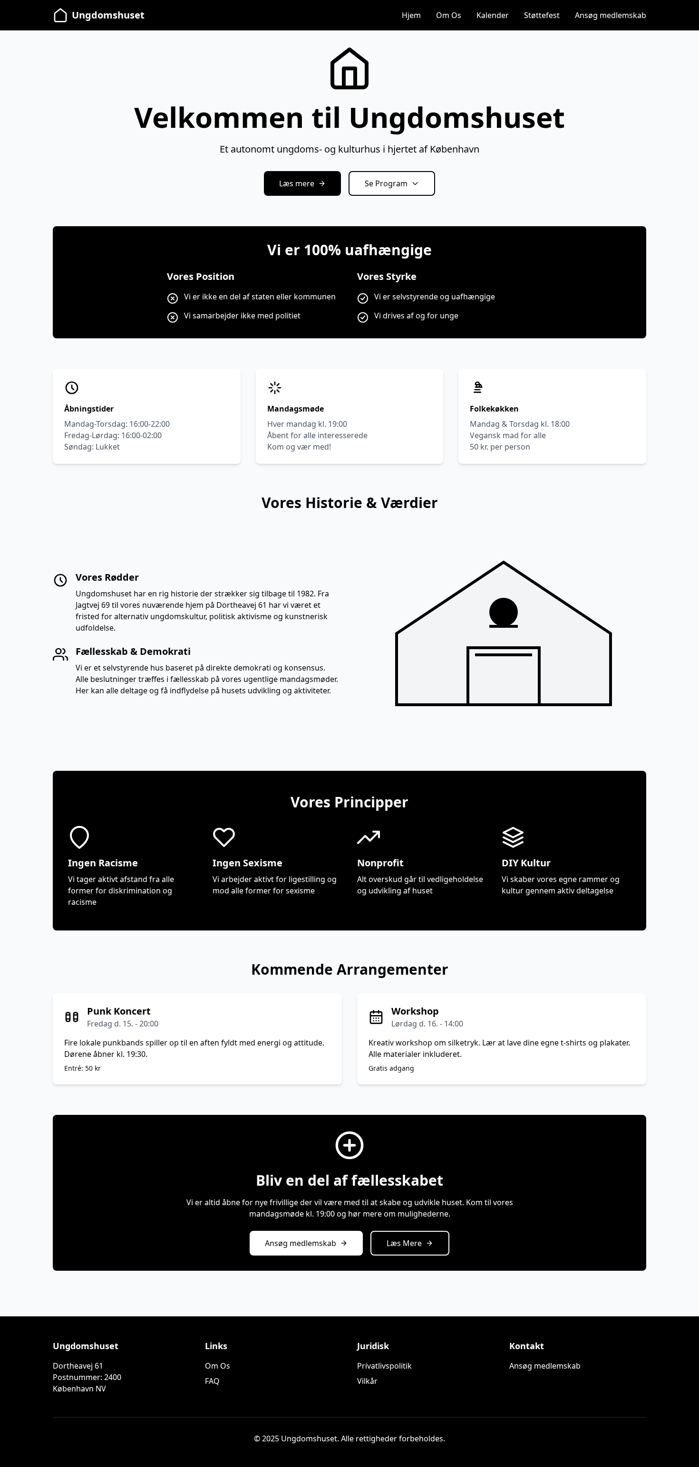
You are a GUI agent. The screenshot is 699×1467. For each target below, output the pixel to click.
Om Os (448, 15)
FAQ (212, 1381)
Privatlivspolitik (384, 1366)
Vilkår (367, 1381)
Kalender (492, 15)
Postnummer (76, 1377)
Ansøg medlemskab (610, 15)
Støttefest (542, 15)
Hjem (411, 15)
